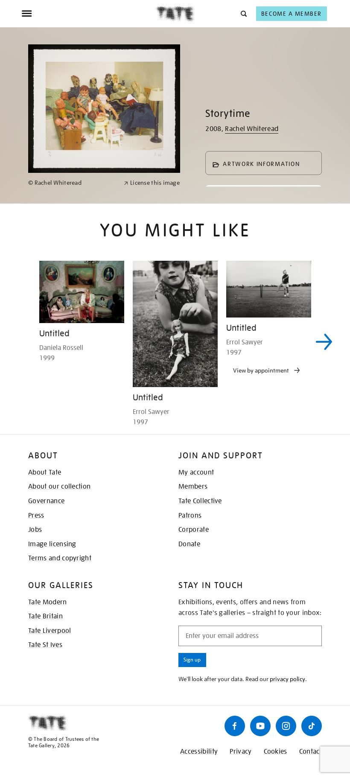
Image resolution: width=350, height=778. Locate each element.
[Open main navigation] (88, 14)
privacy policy (287, 679)
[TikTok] (311, 726)
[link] (72, 182)
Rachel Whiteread (251, 129)
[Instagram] (286, 726)
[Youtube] (260, 726)
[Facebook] (235, 726)
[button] (243, 13)
